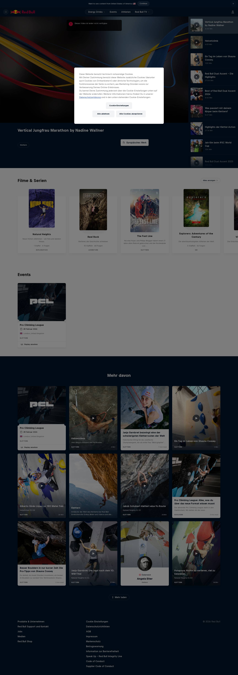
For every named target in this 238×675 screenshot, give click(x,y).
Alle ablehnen (103, 114)
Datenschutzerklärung (90, 97)
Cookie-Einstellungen (119, 106)
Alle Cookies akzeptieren (130, 114)
